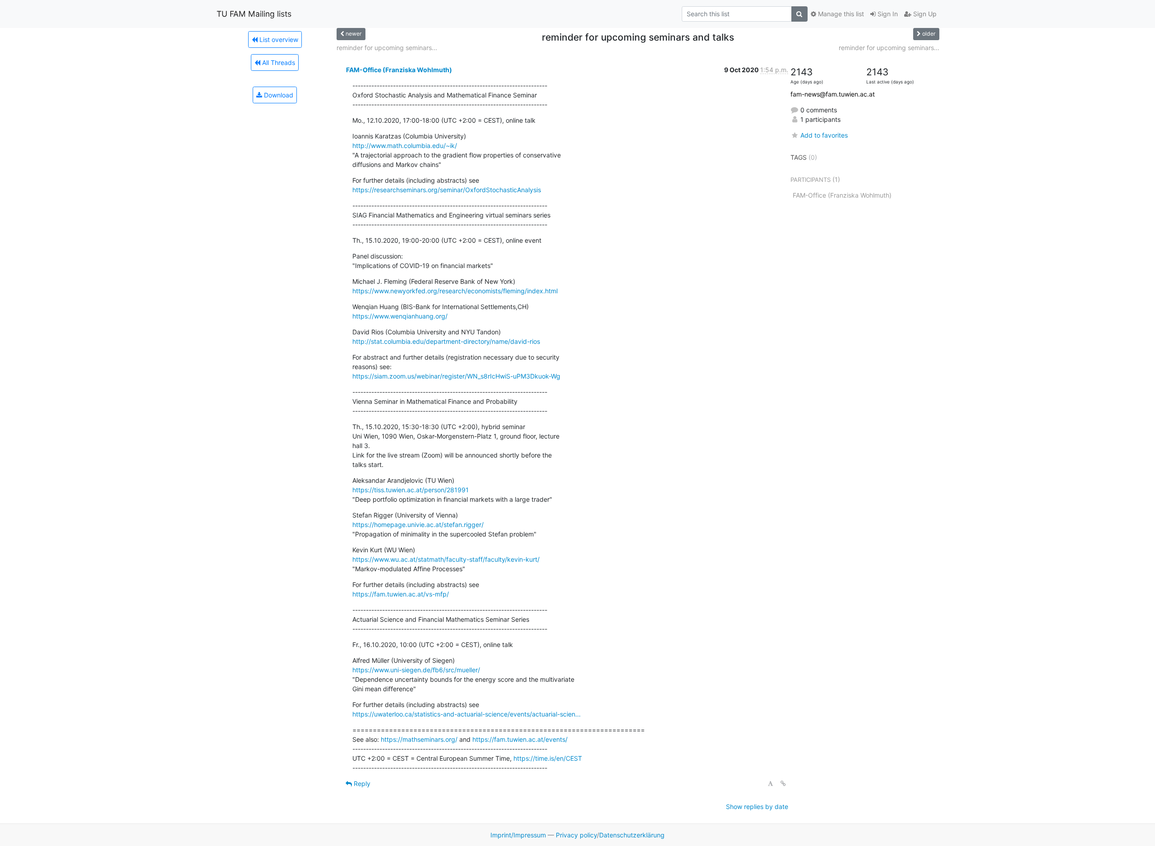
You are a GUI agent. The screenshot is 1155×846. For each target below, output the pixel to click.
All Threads (277, 62)
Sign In (887, 14)
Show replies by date (757, 806)
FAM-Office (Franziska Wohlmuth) (399, 70)
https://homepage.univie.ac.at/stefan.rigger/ (418, 524)
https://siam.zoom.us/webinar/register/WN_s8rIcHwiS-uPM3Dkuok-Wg (456, 376)
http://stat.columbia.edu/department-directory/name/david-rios (446, 341)
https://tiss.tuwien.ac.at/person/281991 (410, 490)
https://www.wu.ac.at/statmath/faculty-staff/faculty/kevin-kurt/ (446, 559)
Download (277, 95)
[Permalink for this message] (783, 783)
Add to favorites (824, 135)
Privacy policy (576, 835)
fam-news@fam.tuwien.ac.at (832, 94)
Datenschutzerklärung (632, 835)
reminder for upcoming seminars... (387, 47)
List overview (278, 39)
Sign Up (924, 14)
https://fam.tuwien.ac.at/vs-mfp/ (400, 594)
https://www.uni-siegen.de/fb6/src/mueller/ (416, 670)
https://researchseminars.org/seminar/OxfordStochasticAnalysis (446, 190)
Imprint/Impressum (518, 835)
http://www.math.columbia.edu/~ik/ (404, 145)
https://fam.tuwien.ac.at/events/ (520, 739)
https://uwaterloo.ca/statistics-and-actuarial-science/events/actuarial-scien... (466, 714)
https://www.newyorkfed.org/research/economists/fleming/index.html (455, 291)
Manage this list (840, 14)
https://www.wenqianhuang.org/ (400, 316)
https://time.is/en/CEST (547, 758)
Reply (361, 783)
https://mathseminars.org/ (419, 739)
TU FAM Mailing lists (254, 13)
